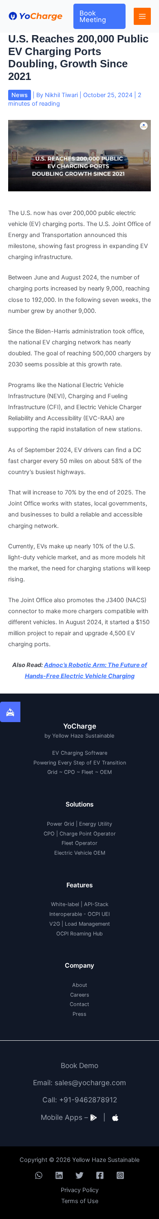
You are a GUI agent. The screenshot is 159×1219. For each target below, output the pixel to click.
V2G (54, 924)
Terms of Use (79, 1201)
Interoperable (65, 914)
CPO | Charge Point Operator (80, 834)
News (19, 95)
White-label (65, 904)
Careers (79, 995)
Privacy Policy (80, 1190)
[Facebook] (100, 1175)
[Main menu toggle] (142, 16)
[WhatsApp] (39, 1175)
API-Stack (96, 904)
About (79, 985)
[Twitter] (79, 1175)
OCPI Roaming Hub (79, 934)
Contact (79, 1004)
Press (79, 1014)
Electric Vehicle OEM (79, 853)
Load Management (87, 924)
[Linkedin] (59, 1175)
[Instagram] (120, 1175)
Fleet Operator (79, 843)
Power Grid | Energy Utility (79, 824)
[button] (99, 16)
